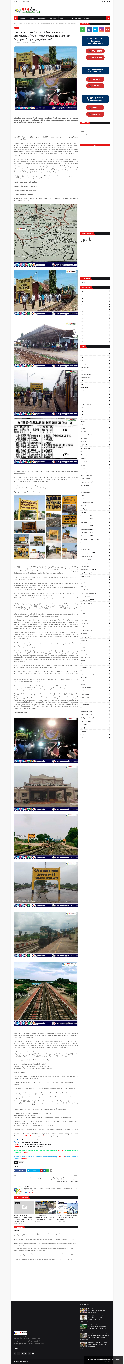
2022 (95, 305)
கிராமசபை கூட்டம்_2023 (95, 529)
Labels (83, 346)
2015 (95, 328)
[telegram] (18, 1353)
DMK (95, 357)
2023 (95, 301)
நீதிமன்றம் (95, 613)
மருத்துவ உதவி (95, 640)
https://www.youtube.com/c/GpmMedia (31, 1146)
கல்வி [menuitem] (61, 18)
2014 (95, 332)
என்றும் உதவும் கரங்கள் (95, 489)
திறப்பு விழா (95, 586)
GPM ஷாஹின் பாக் (95, 377)
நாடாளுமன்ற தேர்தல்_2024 (95, 600)
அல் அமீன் (95, 441)
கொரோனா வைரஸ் (95, 549)
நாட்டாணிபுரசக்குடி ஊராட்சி (95, 603)
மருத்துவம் (95, 643)
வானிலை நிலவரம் (95, 691)
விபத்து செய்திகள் (95, 694)
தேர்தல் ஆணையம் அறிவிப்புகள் (95, 593)
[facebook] (102, 1)
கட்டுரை (95, 495)
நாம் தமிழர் (95, 606)
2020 (95, 311)
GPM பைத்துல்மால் (95, 364)
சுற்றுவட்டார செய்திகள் (95, 573)
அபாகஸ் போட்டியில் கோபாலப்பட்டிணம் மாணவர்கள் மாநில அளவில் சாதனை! (97, 1309)
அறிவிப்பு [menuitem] (31, 18)
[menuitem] (16, 18)
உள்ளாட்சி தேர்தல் (95, 472)
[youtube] (109, 1)
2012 (95, 338)
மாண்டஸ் (95, 650)
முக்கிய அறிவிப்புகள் (95, 667)
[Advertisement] (47, 129)
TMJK (95, 408)
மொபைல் (95, 670)
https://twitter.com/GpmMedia (31, 1142)
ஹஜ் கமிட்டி (95, 738)
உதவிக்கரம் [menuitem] (53, 18)
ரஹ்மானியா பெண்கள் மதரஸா (95, 674)
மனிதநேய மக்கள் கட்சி (95, 647)
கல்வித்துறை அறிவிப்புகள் (95, 502)
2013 (95, 335)
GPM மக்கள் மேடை (95, 367)
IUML (95, 381)
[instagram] (107, 1)
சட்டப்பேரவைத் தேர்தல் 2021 (95, 553)
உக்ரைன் (95, 468)
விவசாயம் (95, 701)
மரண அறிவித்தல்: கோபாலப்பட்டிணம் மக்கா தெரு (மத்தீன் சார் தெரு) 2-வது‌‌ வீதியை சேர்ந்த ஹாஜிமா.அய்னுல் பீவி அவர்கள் (98, 1326)
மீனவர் (95, 664)
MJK (95, 384)
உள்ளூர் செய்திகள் (95, 478)
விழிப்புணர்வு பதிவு (95, 704)
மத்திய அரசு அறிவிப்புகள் (95, 637)
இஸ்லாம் (95, 465)
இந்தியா (95, 451)
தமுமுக (95, 579)
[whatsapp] (82, 29)
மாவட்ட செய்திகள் (95, 657)
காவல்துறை (95, 509)
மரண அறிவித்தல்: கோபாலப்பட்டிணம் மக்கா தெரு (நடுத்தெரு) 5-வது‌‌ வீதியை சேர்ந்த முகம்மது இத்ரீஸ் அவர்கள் (98, 1317)
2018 (95, 318)
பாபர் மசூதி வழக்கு (95, 617)
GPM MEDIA (25, 1361)
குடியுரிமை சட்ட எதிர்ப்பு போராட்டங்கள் (95, 539)
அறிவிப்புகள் (95, 445)
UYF (95, 418)
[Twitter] (27, 1192)
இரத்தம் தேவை (95, 455)
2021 (95, 308)
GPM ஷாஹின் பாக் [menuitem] (77, 18)
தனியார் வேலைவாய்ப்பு (95, 583)
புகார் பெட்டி (95, 620)
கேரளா (95, 542)
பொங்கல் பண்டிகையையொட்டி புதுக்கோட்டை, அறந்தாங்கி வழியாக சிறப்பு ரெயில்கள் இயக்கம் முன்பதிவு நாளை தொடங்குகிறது (23, 1218)
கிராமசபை (95, 512)
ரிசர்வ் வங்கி (95, 677)
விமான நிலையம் (95, 697)
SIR (95, 401)
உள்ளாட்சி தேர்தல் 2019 (95, 475)
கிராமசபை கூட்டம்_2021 (95, 522)
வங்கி (95, 681)
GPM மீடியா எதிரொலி (95, 374)
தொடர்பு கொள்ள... (26, 1)
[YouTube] (32, 1192)
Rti (95, 394)
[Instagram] (29, 1192)
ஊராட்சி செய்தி (95, 485)
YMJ (95, 424)
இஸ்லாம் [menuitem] (86, 18)
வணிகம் (95, 684)
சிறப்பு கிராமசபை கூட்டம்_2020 (95, 569)
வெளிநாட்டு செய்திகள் (95, 714)
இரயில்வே (20, 23)
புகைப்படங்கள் (95, 623)
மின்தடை (95, 660)
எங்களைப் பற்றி (17, 1)
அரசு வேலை (95, 438)
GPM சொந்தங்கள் (95, 360)
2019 (95, 315)
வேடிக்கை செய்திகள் (95, 721)
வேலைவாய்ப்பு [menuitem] (42, 18)
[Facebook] (25, 1192)
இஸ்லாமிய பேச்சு (95, 462)
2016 (95, 325)
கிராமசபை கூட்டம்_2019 (95, 515)
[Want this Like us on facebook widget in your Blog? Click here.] (121, 1362)
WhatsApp (95, 421)
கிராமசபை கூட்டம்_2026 (95, 536)
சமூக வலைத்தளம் (95, 563)
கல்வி (95, 499)
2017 (95, 322)
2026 (95, 291)
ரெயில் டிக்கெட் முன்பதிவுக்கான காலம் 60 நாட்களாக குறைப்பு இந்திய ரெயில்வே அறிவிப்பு (67, 1217)
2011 (95, 342)
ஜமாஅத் (95, 728)
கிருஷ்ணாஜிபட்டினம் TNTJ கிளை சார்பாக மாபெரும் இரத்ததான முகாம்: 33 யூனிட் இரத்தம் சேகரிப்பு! (97, 1344)
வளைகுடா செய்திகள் (95, 687)
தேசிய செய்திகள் (95, 590)
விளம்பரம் (95, 707)
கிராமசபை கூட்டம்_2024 (95, 532)
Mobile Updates (95, 387)
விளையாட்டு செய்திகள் (95, 711)
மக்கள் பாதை (95, 633)
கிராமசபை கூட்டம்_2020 (95, 519)
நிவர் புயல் (95, 610)
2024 (95, 298)
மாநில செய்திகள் (95, 654)
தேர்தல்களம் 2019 (95, 596)
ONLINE (95, 391)
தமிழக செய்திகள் (95, 576)
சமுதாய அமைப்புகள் (95, 559)
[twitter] (105, 1)
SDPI (95, 398)
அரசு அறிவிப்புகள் (95, 431)
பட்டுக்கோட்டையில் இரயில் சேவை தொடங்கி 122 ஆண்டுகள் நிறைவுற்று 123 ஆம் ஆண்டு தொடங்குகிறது (44, 1217)
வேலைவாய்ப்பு (95, 724)
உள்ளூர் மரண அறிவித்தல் (95, 482)
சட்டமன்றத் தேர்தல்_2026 (95, 556)
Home (15, 23)
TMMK (95, 411)
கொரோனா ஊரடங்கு (95, 546)
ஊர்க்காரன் (17, 42)
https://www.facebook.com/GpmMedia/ (36, 1140)
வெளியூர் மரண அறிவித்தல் (95, 718)
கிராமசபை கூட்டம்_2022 (95, 526)
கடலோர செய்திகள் (95, 492)
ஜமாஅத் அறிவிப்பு (95, 731)
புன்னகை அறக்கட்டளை (95, 630)
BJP (95, 350)
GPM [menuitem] (67, 18)
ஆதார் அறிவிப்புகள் (95, 448)
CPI (95, 354)
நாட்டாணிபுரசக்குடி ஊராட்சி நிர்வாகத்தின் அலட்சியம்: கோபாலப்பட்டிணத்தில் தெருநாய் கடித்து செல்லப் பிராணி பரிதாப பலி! (98, 1335)
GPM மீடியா (95, 371)
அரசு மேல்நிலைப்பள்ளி (95, 435)
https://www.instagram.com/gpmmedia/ (37, 1144)
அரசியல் (95, 428)
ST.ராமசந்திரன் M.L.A (95, 404)
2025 (95, 295)
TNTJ (95, 414)
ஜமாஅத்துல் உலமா (95, 734)
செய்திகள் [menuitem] (22, 18)
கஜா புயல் (95, 505)
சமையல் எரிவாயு (95, 566)
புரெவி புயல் (95, 627)
